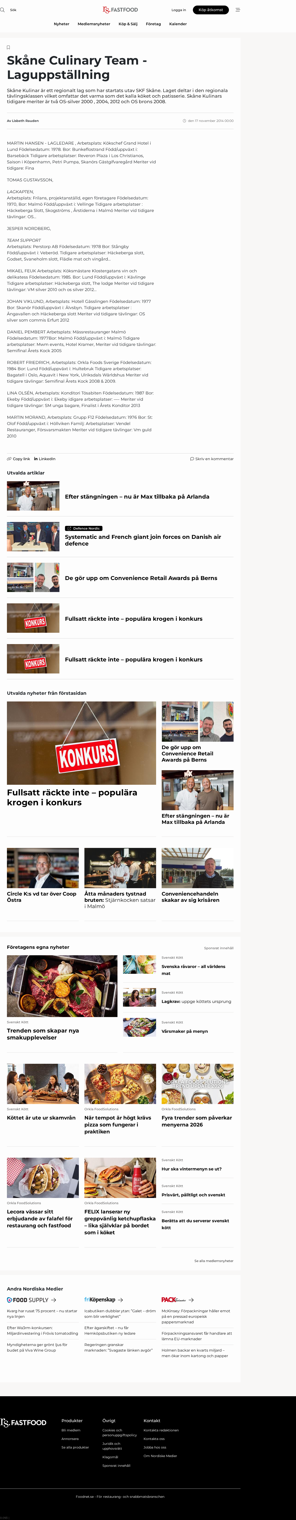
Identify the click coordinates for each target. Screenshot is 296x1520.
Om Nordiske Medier (160, 1456)
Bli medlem (71, 1430)
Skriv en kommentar (214, 459)
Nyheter (61, 24)
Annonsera (70, 1439)
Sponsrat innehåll (116, 1466)
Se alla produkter (75, 1447)
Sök (13, 10)
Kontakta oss (154, 1439)
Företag (153, 24)
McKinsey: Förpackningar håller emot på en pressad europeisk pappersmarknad (196, 1316)
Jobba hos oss (155, 1447)
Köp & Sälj (128, 24)
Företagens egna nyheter (38, 947)
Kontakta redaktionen (161, 1430)
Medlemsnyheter (94, 24)
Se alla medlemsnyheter (214, 1261)
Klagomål (110, 1457)
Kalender (178, 24)
